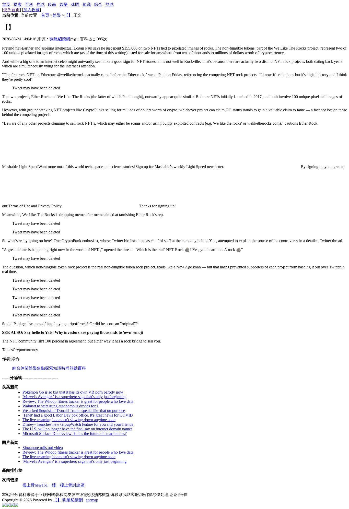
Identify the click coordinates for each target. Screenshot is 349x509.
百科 (29, 4)
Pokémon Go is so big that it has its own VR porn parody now (72, 392)
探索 (18, 4)
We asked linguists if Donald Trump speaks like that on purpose (73, 410)
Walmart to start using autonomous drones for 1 (60, 406)
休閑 (75, 4)
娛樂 (64, 4)
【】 (68, 15)
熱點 (110, 4)
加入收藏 (31, 10)
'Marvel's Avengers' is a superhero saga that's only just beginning (74, 397)
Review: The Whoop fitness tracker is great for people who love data (77, 401)
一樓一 (54, 485)
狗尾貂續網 (60, 39)
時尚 (52, 4)
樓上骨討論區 (72, 485)
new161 (41, 485)
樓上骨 (28, 485)
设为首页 (11, 10)
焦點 (41, 4)
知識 (87, 4)
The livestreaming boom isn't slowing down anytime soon (68, 420)
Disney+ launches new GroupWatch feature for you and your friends (77, 424)
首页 (6, 4)
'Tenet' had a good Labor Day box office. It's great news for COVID (77, 415)
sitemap (92, 500)
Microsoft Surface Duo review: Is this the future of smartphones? (74, 433)
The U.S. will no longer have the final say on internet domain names (77, 429)
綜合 (98, 4)
